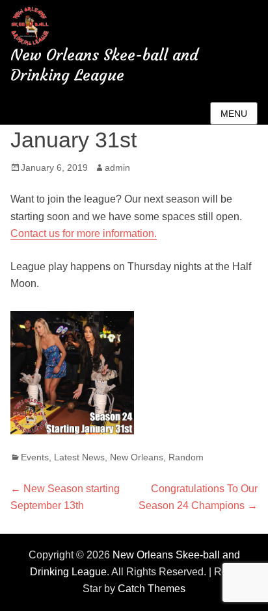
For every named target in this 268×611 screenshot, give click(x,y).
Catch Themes (151, 588)
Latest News (79, 457)
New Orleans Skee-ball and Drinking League (104, 65)
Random (186, 457)
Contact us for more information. (83, 233)
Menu (234, 113)
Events (35, 457)
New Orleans (136, 457)
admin (117, 167)
